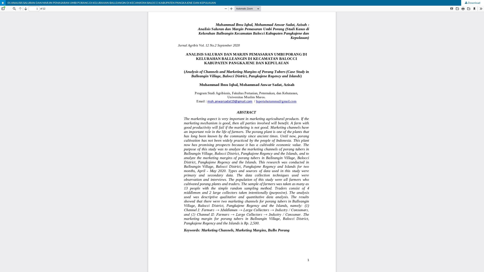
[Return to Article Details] (3, 3)
